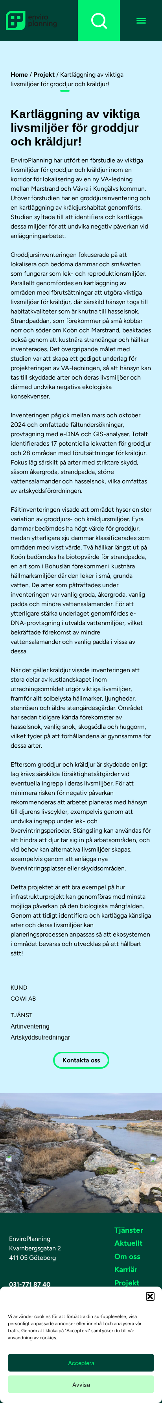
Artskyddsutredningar (40, 1037)
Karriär (125, 1269)
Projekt (44, 74)
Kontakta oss (81, 1060)
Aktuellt (128, 1243)
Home (19, 74)
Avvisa (81, 1384)
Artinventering (30, 1026)
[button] (150, 1296)
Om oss (127, 1256)
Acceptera (81, 1363)
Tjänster (128, 1230)
